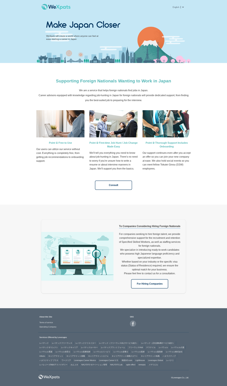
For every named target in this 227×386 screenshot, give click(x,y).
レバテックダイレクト (48, 347)
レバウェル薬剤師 (155, 352)
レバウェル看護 (45, 352)
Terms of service (46, 322)
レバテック (44, 343)
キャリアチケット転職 (150, 356)
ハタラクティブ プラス (48, 360)
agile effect (130, 365)
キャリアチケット (55, 356)
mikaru (42, 356)
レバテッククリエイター (86, 343)
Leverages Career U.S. (108, 360)
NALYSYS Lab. (116, 365)
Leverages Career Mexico (85, 360)
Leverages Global (155, 360)
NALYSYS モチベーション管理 (94, 365)
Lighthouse (140, 360)
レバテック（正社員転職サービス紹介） (158, 343)
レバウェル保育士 (63, 352)
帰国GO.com (127, 360)
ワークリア (66, 360)
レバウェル (163, 347)
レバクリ (170, 360)
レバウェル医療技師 (82, 352)
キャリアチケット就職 (75, 356)
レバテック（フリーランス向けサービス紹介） (118, 343)
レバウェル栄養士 (121, 352)
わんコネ (74, 365)
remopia (142, 365)
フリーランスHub (135, 347)
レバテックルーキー (89, 347)
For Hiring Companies (150, 283)
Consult (113, 185)
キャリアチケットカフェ (98, 356)
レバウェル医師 (138, 352)
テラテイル (151, 347)
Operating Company (47, 327)
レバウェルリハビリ (102, 352)
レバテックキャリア (69, 347)
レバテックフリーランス (62, 343)
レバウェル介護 (177, 347)
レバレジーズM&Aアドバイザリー (53, 365)
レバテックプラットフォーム (113, 347)
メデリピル (153, 365)
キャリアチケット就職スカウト (125, 356)
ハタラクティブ (169, 356)
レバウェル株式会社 (174, 352)
